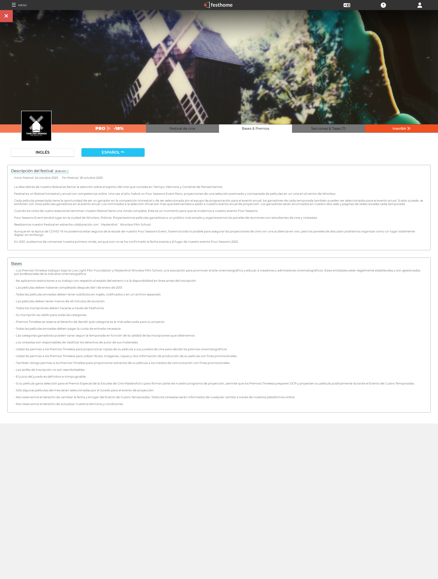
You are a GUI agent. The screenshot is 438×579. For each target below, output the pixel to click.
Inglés (43, 152)
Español (113, 152)
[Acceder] (419, 4)
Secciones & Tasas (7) (328, 128)
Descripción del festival (39, 171)
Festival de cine (182, 128)
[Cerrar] (6, 16)
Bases (16, 263)
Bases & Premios (255, 128)
